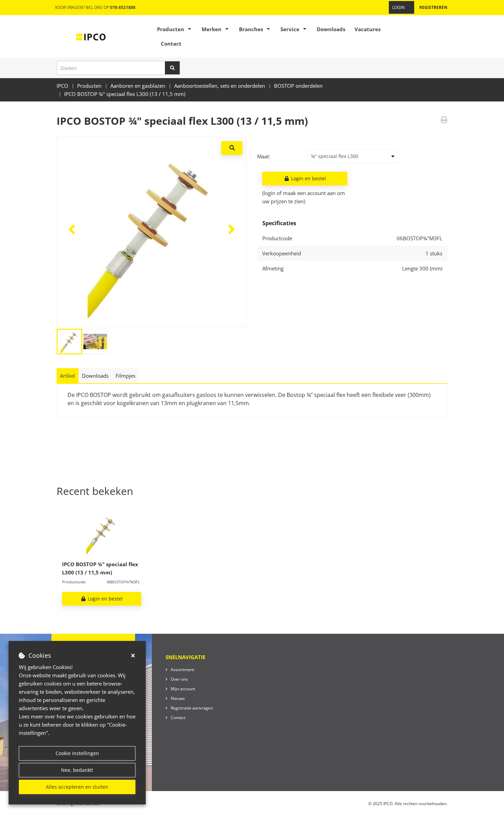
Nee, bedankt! (77, 770)
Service (289, 29)
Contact (171, 43)
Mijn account (183, 689)
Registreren (433, 7)
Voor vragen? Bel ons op (95, 7)
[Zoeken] (172, 68)
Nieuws (178, 698)
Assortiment (182, 669)
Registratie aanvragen (192, 708)
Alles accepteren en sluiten (77, 787)
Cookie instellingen (77, 753)
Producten (170, 29)
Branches (251, 29)
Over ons (179, 679)
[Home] (91, 36)
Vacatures (368, 29)
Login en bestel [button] (308, 178)
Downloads (331, 29)
